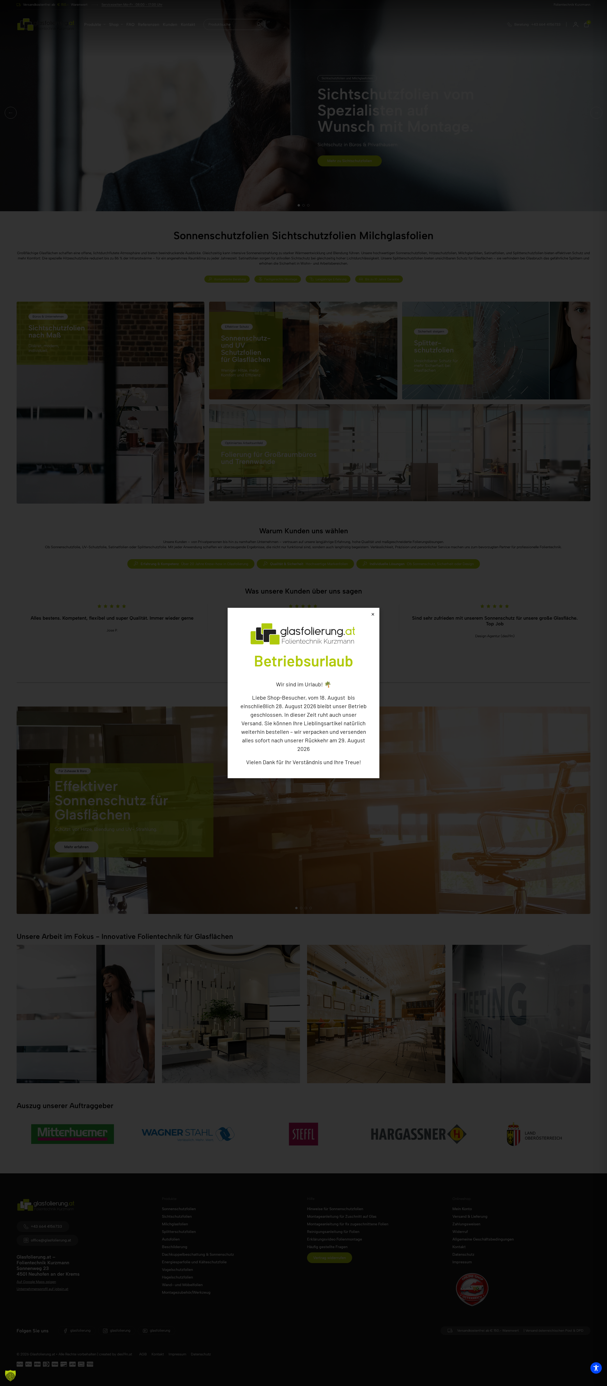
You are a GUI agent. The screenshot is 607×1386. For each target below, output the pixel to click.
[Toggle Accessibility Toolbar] (596, 1368)
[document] (303, 693)
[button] (10, 1375)
